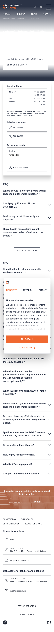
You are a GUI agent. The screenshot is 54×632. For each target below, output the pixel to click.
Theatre (21, 14)
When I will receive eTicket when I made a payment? (24, 392)
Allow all (27, 339)
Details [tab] (27, 290)
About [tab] (43, 290)
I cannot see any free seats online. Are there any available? (23, 360)
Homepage (6, 18)
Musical (7, 14)
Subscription (9, 519)
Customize (25, 347)
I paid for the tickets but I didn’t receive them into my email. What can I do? (24, 434)
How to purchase (33, 524)
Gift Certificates (11, 524)
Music (34, 14)
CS (41, 7)
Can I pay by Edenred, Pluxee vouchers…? (19, 205)
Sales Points (20, 18)
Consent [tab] (11, 290)
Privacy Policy (27, 614)
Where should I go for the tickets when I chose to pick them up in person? (24, 192)
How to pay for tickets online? (19, 454)
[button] (35, 7)
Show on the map (15, 65)
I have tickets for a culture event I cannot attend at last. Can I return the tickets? (23, 232)
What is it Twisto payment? (17, 464)
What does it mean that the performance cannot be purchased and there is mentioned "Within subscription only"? (24, 376)
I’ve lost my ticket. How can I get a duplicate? (21, 218)
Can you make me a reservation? (21, 473)
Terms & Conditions (27, 606)
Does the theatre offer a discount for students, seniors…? (22, 271)
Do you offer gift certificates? (19, 445)
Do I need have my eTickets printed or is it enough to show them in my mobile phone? (24, 419)
